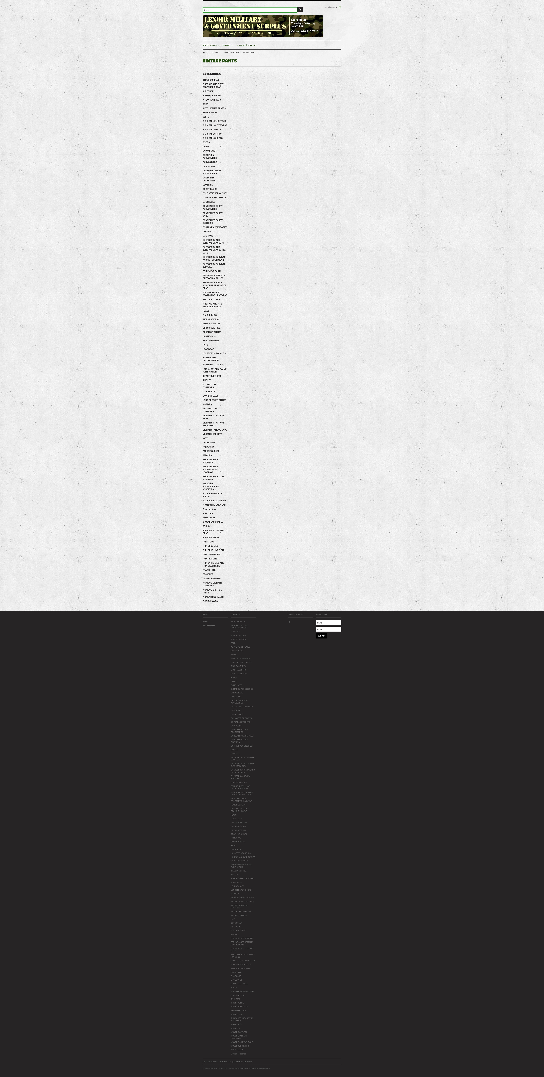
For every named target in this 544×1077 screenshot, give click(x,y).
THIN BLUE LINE (210, 545)
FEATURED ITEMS (211, 299)
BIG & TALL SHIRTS (212, 133)
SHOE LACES (209, 517)
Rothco (205, 621)
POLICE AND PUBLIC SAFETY (213, 495)
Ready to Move (210, 509)
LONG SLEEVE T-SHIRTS (214, 400)
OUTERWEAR (209, 442)
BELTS (206, 116)
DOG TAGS (208, 235)
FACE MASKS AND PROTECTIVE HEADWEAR (215, 294)
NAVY (205, 438)
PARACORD (208, 446)
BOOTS (206, 142)
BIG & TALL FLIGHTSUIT (214, 121)
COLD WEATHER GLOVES (215, 193)
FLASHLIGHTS (210, 315)
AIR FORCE (208, 91)
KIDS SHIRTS (209, 391)
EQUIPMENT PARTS (212, 271)
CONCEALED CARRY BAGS (213, 214)
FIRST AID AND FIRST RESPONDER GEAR (213, 85)
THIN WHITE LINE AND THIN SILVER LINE (213, 564)
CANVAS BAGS (210, 162)
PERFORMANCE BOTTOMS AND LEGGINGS (210, 469)
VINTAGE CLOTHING (231, 52)
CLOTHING (215, 52)
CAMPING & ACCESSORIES (210, 156)
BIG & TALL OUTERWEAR (215, 125)
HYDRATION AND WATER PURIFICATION (215, 370)
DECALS (207, 231)
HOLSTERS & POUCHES (214, 353)
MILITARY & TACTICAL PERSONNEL (213, 424)
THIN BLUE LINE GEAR (214, 550)
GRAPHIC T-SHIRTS (212, 332)
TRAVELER (208, 574)
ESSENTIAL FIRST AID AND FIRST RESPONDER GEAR (214, 285)
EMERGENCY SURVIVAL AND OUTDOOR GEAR (214, 258)
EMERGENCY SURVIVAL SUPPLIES (214, 265)
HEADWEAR (208, 349)
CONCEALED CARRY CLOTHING (213, 221)
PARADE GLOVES (211, 451)
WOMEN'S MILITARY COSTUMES (212, 584)
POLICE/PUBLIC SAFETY (214, 500)
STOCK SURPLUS (211, 79)
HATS (205, 344)
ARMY (205, 104)
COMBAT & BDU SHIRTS (214, 197)
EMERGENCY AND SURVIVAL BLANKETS (213, 241)
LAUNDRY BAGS (210, 395)
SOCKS (206, 526)
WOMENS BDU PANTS (213, 596)
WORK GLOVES (210, 601)
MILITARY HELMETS (212, 434)
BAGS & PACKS (210, 112)
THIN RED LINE (210, 558)
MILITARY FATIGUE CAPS (215, 429)
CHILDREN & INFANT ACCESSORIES (213, 172)
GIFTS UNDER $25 (211, 323)
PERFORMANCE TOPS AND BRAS (213, 478)
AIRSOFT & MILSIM (212, 95)
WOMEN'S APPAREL (212, 578)
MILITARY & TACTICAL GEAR (213, 417)
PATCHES (207, 455)
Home (205, 52)
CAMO (206, 146)
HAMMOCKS (208, 336)
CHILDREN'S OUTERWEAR (209, 179)
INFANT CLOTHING (212, 375)
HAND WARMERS (211, 340)
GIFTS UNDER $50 (211, 327)
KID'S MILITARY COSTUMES (210, 386)
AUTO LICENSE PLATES (214, 108)
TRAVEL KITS (209, 570)
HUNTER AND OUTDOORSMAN (211, 359)
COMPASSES (209, 201)
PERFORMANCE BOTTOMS (210, 461)
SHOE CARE (208, 513)
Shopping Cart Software (249, 1068)
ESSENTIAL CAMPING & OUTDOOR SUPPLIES (214, 277)
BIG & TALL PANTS (212, 129)
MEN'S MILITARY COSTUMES (211, 410)
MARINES (207, 404)
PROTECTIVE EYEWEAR (214, 504)
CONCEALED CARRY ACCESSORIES (213, 207)
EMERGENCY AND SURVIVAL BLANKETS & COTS (214, 250)
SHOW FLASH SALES (213, 521)
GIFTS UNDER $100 (212, 319)
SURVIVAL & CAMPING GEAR (213, 532)
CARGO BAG (209, 166)
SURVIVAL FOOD (211, 537)
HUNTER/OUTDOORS (213, 364)
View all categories (238, 1053)
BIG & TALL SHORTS (213, 138)
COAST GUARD (210, 189)
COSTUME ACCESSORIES (215, 227)
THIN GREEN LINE (211, 554)
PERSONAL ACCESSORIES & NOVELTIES (211, 486)
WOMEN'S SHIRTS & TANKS (212, 591)
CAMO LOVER (209, 150)
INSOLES (207, 380)
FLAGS (206, 310)
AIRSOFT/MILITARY (212, 99)
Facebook (289, 622)
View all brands (209, 625)
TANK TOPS (208, 541)
